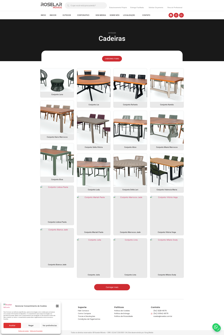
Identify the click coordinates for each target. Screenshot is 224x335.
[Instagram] (176, 15)
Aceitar (12, 325)
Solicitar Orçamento (156, 7)
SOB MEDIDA (101, 15)
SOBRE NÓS (114, 15)
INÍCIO (43, 15)
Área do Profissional (174, 7)
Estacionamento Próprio (118, 7)
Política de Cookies (23, 331)
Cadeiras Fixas (112, 59)
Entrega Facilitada (137, 7)
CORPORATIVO (83, 15)
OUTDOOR (67, 15)
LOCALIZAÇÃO (129, 15)
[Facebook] (171, 15)
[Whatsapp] (181, 15)
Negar (31, 325)
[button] (57, 306)
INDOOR (53, 15)
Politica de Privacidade (36, 331)
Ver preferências (50, 325)
